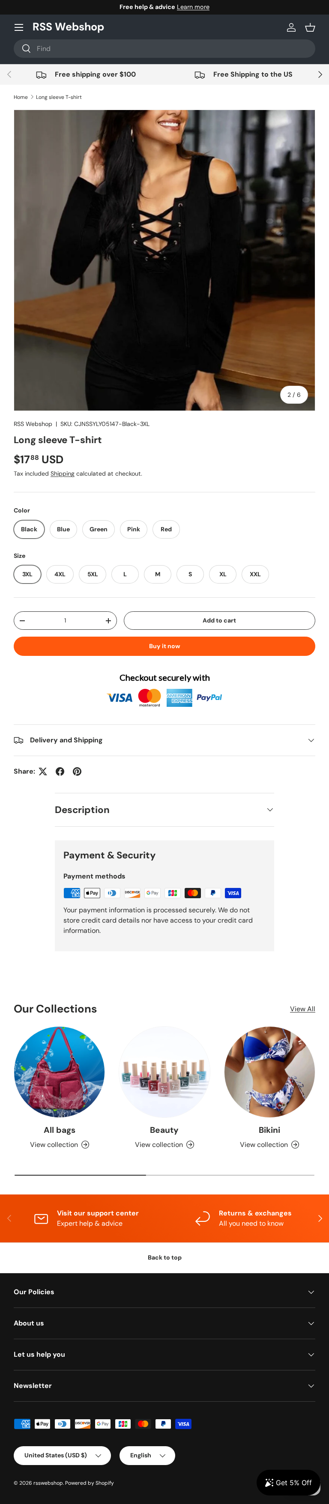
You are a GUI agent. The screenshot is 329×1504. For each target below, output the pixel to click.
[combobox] (164, 48)
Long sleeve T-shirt (59, 97)
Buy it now (164, 646)
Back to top (165, 1257)
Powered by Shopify (89, 1483)
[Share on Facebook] (60, 771)
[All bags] (59, 1072)
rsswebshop (48, 1483)
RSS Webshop (33, 424)
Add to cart (219, 620)
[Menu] (18, 27)
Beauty (164, 1130)
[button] (310, 27)
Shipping (63, 473)
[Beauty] (164, 1072)
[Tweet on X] (42, 771)
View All (302, 1008)
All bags (59, 1130)
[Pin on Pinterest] (77, 771)
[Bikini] (269, 1072)
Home (21, 97)
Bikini (269, 1130)
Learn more (193, 7)
